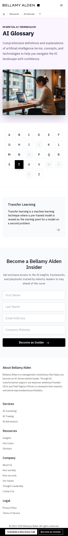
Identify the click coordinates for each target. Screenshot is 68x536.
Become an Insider (51, 531)
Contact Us (8, 491)
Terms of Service (11, 513)
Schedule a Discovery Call (21, 531)
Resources (14, 14)
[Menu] (61, 5)
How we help (9, 470)
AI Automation (10, 421)
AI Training (8, 416)
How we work (10, 475)
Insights (7, 438)
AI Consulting (10, 411)
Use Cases (8, 443)
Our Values (8, 480)
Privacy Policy (10, 507)
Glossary (7, 448)
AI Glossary (29, 14)
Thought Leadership (13, 486)
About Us (7, 465)
